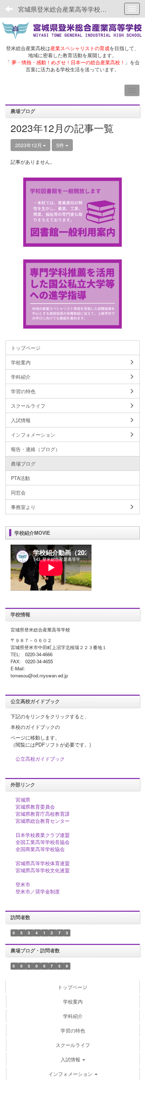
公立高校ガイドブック (40, 758)
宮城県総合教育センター (42, 820)
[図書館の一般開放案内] (72, 211)
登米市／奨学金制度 (37, 891)
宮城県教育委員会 (35, 806)
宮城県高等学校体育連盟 (42, 863)
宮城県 (22, 799)
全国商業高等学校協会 (40, 848)
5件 (60, 145)
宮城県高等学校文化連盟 (42, 870)
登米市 (22, 884)
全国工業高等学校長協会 (42, 841)
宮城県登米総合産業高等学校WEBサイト (66, 8)
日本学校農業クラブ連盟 (42, 834)
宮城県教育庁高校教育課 (42, 813)
